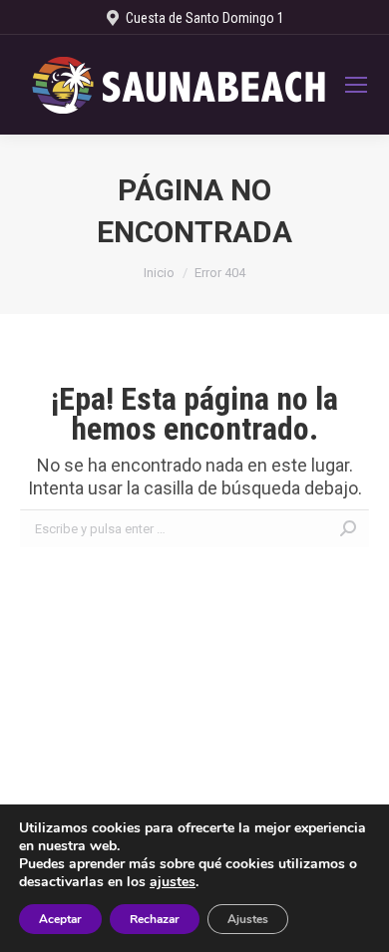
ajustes (172, 882)
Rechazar (155, 919)
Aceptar (60, 919)
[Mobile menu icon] (356, 85)
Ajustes (247, 919)
